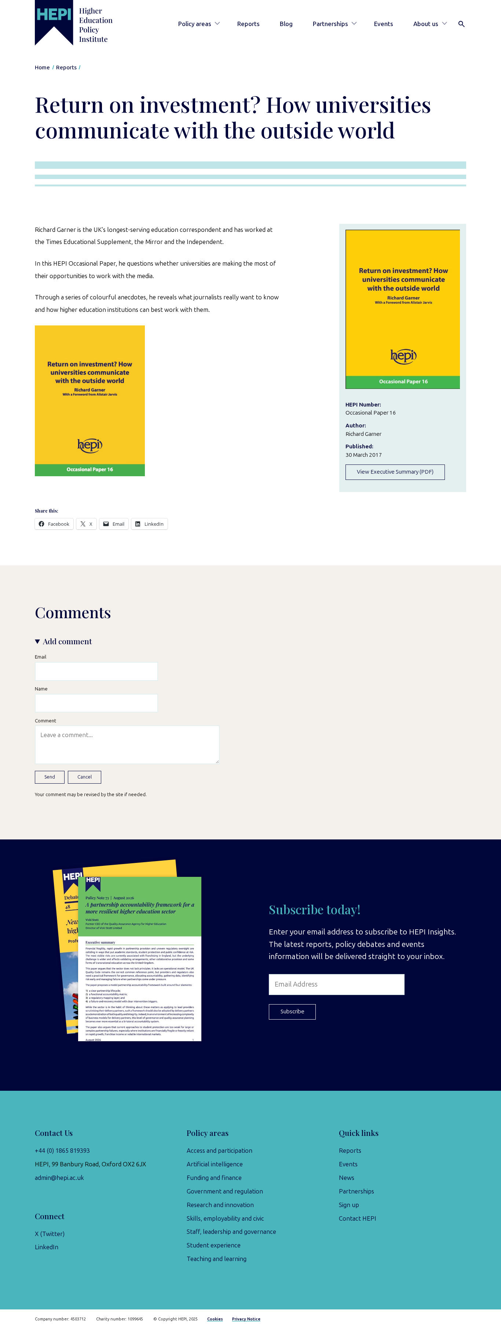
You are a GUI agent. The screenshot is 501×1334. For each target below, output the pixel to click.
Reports (248, 24)
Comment (45, 721)
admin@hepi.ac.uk (59, 1177)
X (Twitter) (50, 1234)
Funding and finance (214, 1177)
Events (383, 24)
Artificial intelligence (215, 1164)
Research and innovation (220, 1205)
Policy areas (194, 24)
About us (425, 24)
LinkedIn (46, 1247)
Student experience (214, 1245)
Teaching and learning (216, 1258)
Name (41, 689)
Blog (286, 24)
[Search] (461, 24)
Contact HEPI (357, 1218)
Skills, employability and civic (225, 1218)
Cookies (215, 1319)
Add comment (67, 641)
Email (40, 657)
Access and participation (219, 1150)
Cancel (84, 777)
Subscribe (292, 1011)
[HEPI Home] (84, 22)
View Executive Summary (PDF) (395, 472)
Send (49, 777)
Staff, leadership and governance (231, 1231)
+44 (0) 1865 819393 (62, 1150)
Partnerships (330, 24)
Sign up (349, 1205)
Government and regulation (225, 1191)
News (346, 1177)
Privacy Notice (246, 1319)
